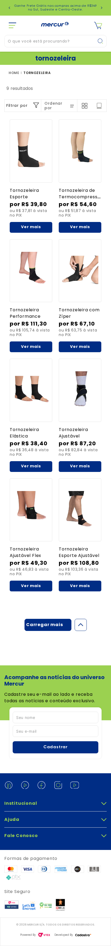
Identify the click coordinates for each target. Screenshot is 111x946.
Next (101, 7)
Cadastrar (55, 747)
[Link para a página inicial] (15, 73)
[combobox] (55, 41)
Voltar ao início (81, 625)
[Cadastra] (83, 935)
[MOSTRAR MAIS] (48, 625)
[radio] (84, 105)
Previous (9, 7)
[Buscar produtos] (101, 41)
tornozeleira (37, 73)
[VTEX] (44, 935)
